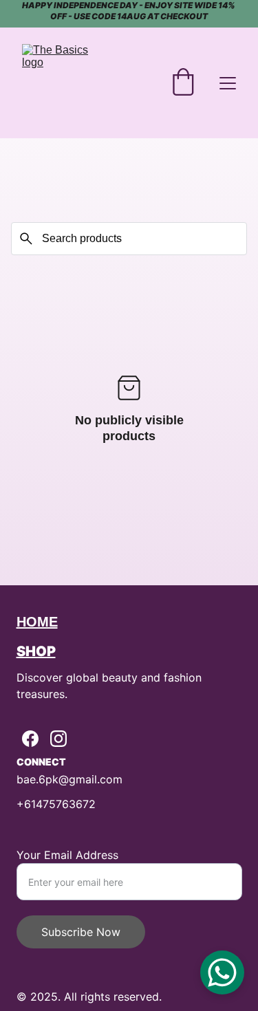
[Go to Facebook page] (30, 738)
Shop (36, 651)
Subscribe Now (80, 932)
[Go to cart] (183, 83)
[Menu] (227, 83)
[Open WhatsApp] (222, 972)
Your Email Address (67, 855)
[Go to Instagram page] (58, 738)
